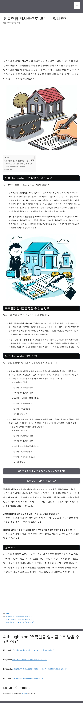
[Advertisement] (41, 43)
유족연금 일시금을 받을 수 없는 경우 (19, 164)
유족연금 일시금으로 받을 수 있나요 (19, 616)
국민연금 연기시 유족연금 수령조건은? (28, 678)
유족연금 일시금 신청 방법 (15, 166)
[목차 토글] (31, 158)
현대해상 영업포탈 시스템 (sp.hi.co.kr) (20, 622)
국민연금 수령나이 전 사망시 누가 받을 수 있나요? (33, 650)
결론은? (9, 169)
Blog (7, 613)
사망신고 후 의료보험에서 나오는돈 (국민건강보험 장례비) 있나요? (39, 669)
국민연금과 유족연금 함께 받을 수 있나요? (29, 660)
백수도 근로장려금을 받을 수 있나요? (19, 619)
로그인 (24, 693)
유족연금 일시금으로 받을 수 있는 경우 (20, 161)
